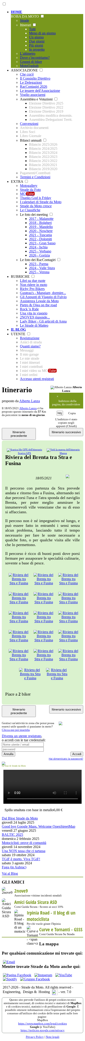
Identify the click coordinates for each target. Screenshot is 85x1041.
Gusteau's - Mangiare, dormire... (43, 293)
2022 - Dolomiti (40, 239)
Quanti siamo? (30, 346)
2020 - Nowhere (41, 231)
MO (27, 194)
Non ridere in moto (33, 285)
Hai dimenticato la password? (66, 758)
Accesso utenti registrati (37, 379)
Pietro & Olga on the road (38, 305)
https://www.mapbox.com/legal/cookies (42, 1023)
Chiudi (71, 426)
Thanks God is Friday (35, 198)
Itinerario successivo (66, 432)
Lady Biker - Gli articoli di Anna (43, 321)
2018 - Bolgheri (40, 223)
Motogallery (28, 186)
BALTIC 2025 (12, 835)
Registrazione (29, 338)
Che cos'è (27, 74)
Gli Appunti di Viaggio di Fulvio (43, 297)
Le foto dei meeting (34, 214)
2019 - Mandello (41, 227)
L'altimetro (27, 53)
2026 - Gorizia (39, 255)
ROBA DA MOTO (25, 16)
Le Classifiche (30, 210)
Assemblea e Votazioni (36, 99)
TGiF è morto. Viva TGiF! (21, 859)
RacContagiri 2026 (33, 86)
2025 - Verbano (40, 251)
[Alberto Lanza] (61, 387)
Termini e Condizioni (35, 177)
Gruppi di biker (31, 62)
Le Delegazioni (31, 82)
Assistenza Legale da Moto (39, 301)
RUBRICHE (21, 276)
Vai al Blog (10, 873)
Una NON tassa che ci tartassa (23, 851)
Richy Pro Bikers (32, 289)
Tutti (32, 29)
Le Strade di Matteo (34, 325)
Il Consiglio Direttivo (35, 78)
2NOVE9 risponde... (35, 317)
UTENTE (18, 334)
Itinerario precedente (19, 433)
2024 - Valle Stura (42, 268)
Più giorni (36, 45)
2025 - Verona (39, 272)
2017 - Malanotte (41, 219)
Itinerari (26, 25)
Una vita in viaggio (33, 313)
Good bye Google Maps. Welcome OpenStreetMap (38, 826)
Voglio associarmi (32, 95)
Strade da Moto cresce (36, 206)
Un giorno (36, 37)
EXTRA (17, 181)
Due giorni (36, 41)
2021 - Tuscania (40, 235)
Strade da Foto (30, 190)
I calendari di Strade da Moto (40, 202)
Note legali (52, 1037)
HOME (16, 12)
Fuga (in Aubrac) (14, 867)
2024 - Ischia (38, 247)
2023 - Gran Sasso (42, 243)
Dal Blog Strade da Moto (20, 818)
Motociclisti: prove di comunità (24, 843)
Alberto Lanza (29, 401)
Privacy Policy (35, 1037)
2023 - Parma (38, 264)
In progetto (37, 49)
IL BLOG (18, 329)
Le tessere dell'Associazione (40, 91)
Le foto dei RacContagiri (38, 260)
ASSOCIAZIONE (25, 70)
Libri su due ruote (32, 281)
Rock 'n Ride (29, 309)
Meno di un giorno (42, 33)
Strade (24, 20)
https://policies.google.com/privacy (43, 1030)
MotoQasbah (29, 66)
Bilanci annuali (31, 140)
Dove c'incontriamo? (35, 57)
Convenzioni (29, 124)
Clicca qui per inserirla (16, 730)
